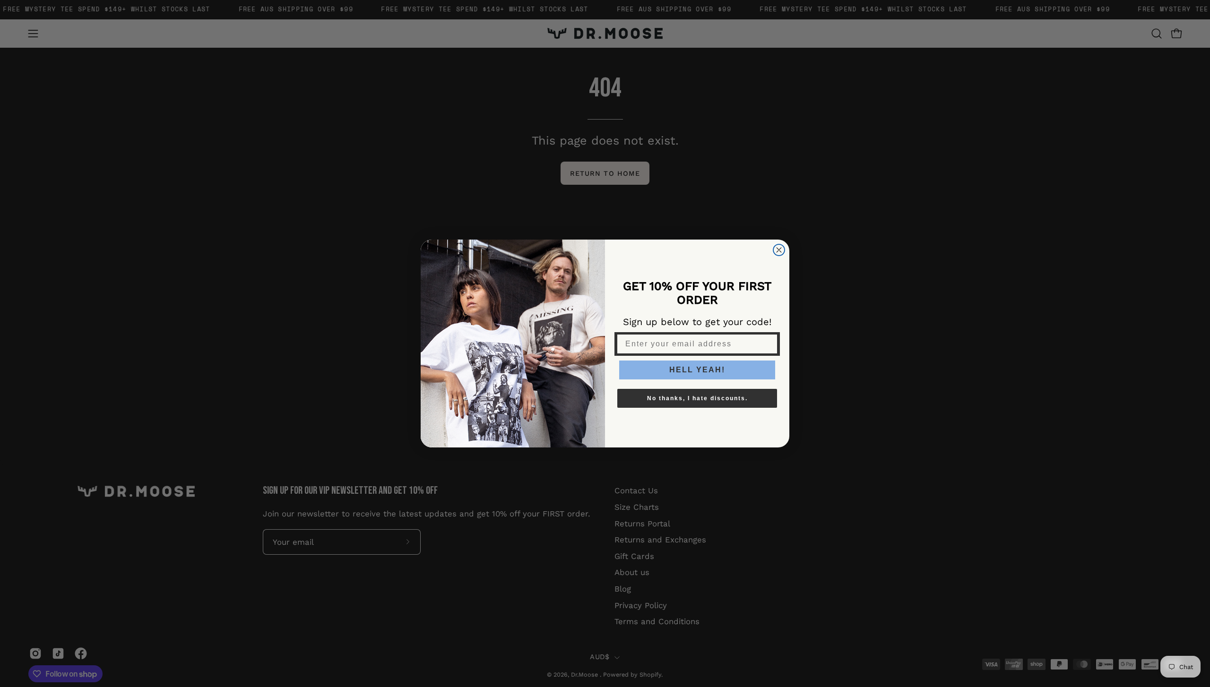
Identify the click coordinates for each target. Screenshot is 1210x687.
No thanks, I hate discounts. (697, 398)
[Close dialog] (779, 250)
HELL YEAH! (697, 370)
